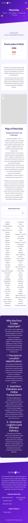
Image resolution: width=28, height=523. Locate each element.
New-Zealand (20, 258)
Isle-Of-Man (20, 226)
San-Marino (20, 287)
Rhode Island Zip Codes (20, 498)
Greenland (7, 303)
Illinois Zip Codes (7, 504)
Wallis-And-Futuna (20, 297)
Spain (7, 250)
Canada (7, 285)
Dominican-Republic (7, 271)
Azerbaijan (7, 279)
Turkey (20, 289)
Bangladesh (7, 281)
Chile (7, 287)
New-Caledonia (20, 254)
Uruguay (20, 293)
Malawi (20, 250)
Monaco (7, 260)
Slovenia (20, 283)
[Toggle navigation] (27, 2)
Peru (20, 262)
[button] (3, 96)
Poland (7, 262)
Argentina (7, 236)
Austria (7, 244)
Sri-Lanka (20, 236)
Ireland (20, 301)
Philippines (21, 260)
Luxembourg (20, 238)
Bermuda (7, 283)
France (7, 228)
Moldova (7, 254)
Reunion (20, 275)
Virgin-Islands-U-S (20, 295)
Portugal (7, 265)
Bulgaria (7, 240)
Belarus (7, 277)
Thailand (7, 234)
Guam (20, 224)
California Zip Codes (7, 497)
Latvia (20, 240)
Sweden (20, 279)
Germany (7, 242)
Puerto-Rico (20, 271)
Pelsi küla (14, 15)
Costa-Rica (7, 291)
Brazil (7, 238)
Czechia (7, 246)
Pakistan (20, 265)
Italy (20, 232)
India (20, 228)
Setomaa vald (21, 13)
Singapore (20, 281)
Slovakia (20, 285)
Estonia (5, 13)
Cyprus (7, 293)
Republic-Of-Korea (20, 234)
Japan (7, 269)
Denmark (7, 248)
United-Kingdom (7, 226)
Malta (20, 248)
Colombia (7, 289)
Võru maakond (12, 13)
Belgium (7, 224)
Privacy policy (7, 512)
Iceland (21, 230)
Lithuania (7, 267)
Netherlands (7, 258)
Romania (20, 303)
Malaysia (20, 252)
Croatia (7, 275)
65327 (14, 54)
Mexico (7, 256)
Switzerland (7, 273)
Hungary (7, 222)
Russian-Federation (20, 305)
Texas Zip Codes (7, 500)
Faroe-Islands (7, 299)
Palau (20, 273)
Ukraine (21, 291)
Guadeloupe (7, 305)
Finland (7, 252)
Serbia (20, 277)
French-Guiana (7, 301)
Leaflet (25, 123)
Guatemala (20, 222)
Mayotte (20, 299)
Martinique (20, 246)
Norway (20, 256)
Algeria (7, 295)
